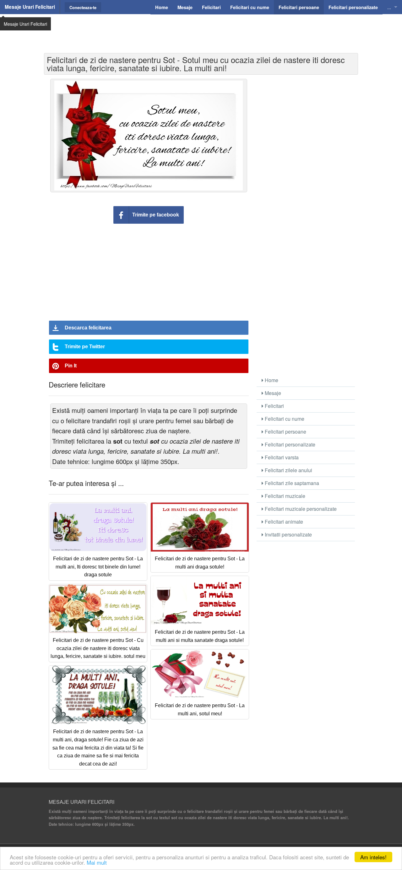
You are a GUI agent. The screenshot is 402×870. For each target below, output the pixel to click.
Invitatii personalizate (287, 534)
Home (270, 380)
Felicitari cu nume (283, 418)
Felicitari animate (283, 521)
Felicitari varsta (281, 457)
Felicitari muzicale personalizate (300, 508)
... (389, 7)
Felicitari (273, 405)
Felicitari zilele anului (287, 470)
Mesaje (272, 393)
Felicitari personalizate (289, 444)
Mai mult (97, 862)
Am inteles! (373, 857)
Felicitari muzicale (284, 495)
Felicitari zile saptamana (291, 483)
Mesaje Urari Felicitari (30, 6)
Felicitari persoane (284, 431)
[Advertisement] (201, 30)
